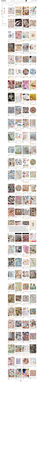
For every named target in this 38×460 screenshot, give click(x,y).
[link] (32, 0)
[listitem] (11, 12)
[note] (33, 17)
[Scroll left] (35, 2)
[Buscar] (26, 0)
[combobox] (11, 5)
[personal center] (31, 0)
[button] (35, 0)
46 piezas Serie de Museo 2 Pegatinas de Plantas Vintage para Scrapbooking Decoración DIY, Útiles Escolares (33, 353)
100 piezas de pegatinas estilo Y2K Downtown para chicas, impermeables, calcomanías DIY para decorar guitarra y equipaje (18, 328)
